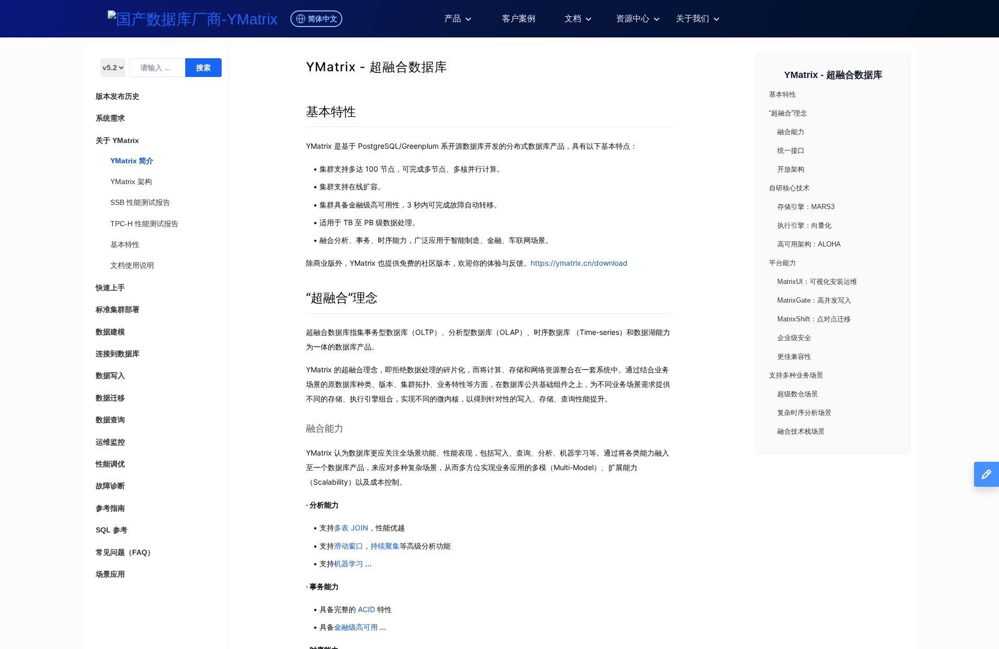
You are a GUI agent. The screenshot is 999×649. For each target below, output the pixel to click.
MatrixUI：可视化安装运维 (817, 281)
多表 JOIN (351, 527)
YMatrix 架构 (131, 181)
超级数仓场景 (797, 394)
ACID (366, 609)
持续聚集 (385, 545)
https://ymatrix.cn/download (579, 262)
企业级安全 (794, 338)
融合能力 (324, 428)
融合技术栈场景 (801, 431)
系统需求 (110, 118)
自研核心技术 (789, 188)
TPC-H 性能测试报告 (144, 223)
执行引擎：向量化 (804, 225)
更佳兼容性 (794, 356)
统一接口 (790, 150)
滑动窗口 (348, 545)
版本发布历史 (117, 96)
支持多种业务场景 (796, 375)
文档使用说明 (132, 265)
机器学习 (348, 563)
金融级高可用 (356, 626)
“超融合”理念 (342, 297)
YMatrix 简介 (131, 161)
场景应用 (110, 574)
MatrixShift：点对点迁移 (814, 319)
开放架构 (790, 169)
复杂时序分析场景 (804, 413)
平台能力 (782, 263)
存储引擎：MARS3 (806, 207)
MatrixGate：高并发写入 (814, 300)
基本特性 (124, 244)
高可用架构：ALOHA (809, 244)
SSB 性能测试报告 (140, 202)
